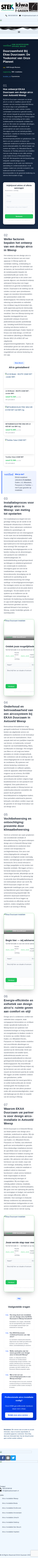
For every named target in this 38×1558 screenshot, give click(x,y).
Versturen (19, 216)
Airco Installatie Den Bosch (11, 1527)
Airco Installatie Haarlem (10, 1532)
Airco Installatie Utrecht (10, 1517)
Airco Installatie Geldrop (10, 1522)
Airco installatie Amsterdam (12, 1513)
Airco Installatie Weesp (10, 1498)
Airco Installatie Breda (10, 1503)
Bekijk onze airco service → (19, 1415)
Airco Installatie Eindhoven (11, 1508)
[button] (19, 32)
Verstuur (11, 686)
